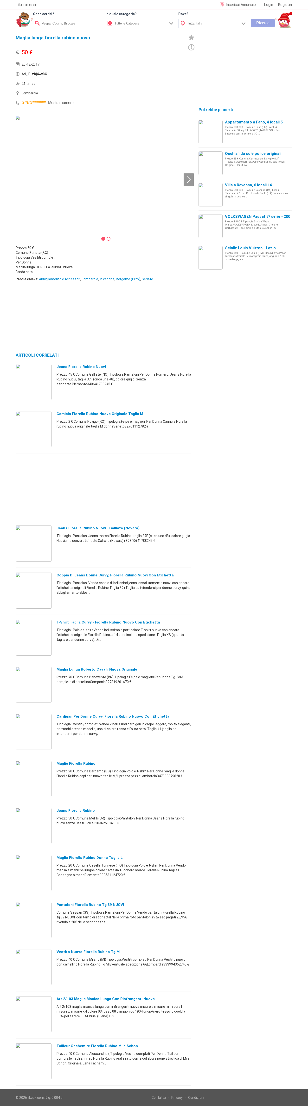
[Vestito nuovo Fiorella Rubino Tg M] (34, 967)
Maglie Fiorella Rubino (76, 763)
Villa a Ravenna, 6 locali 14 (248, 185)
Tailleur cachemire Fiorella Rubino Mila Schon (97, 1046)
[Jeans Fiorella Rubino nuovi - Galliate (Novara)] (34, 543)
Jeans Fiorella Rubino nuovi (81, 367)
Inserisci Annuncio (241, 4)
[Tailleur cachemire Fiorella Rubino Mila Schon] (34, 1061)
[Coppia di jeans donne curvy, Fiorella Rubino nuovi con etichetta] (34, 590)
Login (268, 4)
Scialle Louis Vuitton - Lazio (250, 248)
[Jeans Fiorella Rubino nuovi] (34, 382)
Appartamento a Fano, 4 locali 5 (254, 122)
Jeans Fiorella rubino (76, 810)
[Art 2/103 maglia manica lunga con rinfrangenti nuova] (34, 1014)
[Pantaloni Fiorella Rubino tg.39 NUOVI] (34, 920)
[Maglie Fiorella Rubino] (34, 779)
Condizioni (196, 1098)
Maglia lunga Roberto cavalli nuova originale (97, 669)
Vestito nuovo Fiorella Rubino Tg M (88, 952)
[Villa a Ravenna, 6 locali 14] (211, 194)
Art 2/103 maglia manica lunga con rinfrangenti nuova (106, 999)
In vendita (107, 279)
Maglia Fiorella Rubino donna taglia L (90, 857)
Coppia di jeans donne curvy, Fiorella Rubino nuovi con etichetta (115, 575)
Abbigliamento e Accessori (59, 279)
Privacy (177, 1098)
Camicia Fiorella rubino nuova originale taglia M (100, 414)
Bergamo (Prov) (128, 279)
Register (285, 4)
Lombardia (90, 279)
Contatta (159, 1098)
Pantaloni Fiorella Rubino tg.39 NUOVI (90, 905)
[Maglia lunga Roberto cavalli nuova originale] (34, 684)
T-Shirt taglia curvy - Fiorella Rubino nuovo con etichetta (108, 622)
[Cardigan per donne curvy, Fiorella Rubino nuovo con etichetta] (34, 731)
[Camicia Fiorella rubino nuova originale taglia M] (34, 429)
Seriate (147, 279)
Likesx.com (27, 4)
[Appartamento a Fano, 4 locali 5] (211, 132)
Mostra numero (61, 103)
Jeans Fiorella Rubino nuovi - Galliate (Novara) (98, 528)
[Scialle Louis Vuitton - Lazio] (211, 257)
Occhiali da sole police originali (253, 153)
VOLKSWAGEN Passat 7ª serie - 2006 (258, 216)
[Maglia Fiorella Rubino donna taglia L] (34, 873)
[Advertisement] (148, 75)
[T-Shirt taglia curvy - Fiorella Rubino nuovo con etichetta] (34, 637)
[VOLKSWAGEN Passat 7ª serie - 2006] (211, 226)
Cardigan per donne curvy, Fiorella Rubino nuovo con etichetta (113, 716)
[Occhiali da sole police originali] (211, 163)
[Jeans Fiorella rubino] (34, 826)
